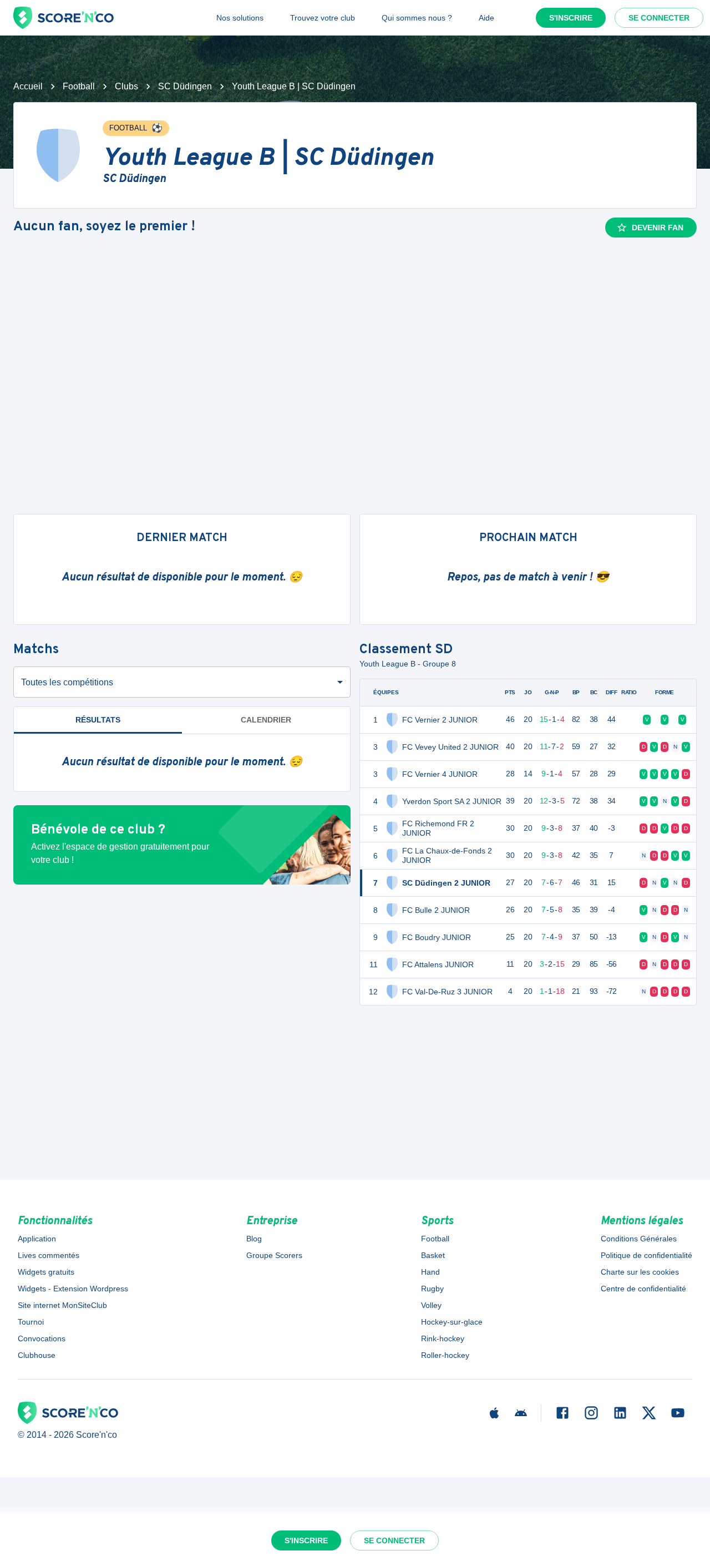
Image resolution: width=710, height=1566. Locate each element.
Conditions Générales (639, 1238)
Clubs (126, 86)
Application (37, 1238)
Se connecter (658, 17)
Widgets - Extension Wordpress (73, 1288)
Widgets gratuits (46, 1271)
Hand (430, 1271)
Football (79, 86)
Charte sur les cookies (640, 1271)
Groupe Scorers (274, 1255)
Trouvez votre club (322, 17)
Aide (486, 17)
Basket (433, 1255)
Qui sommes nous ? (417, 17)
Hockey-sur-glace (452, 1321)
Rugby (432, 1288)
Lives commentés (48, 1255)
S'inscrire (570, 17)
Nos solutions (239, 17)
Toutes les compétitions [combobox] (67, 682)
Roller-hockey (445, 1355)
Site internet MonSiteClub (62, 1305)
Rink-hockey (442, 1338)
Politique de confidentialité (646, 1255)
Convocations (41, 1338)
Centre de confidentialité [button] (643, 1288)
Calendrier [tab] (266, 719)
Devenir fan (657, 227)
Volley (431, 1305)
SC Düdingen (185, 86)
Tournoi (31, 1321)
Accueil (28, 86)
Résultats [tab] (97, 719)
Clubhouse (36, 1355)
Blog (254, 1238)
